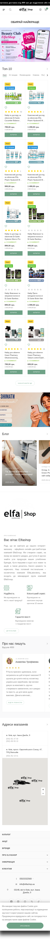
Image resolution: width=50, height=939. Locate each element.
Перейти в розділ (47, 724)
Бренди (6, 848)
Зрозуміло (25, 926)
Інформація (8, 862)
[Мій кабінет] (40, 10)
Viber (32, 901)
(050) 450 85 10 (12, 741)
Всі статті (47, 434)
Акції (4, 841)
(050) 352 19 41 (12, 756)
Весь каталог (47, 69)
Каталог (6, 835)
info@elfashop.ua (27, 884)
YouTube (25, 901)
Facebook (11, 901)
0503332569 (26, 879)
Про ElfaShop (9, 855)
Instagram (18, 901)
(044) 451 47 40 (12, 739)
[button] (26, 778)
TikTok (38, 901)
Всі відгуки (47, 643)
